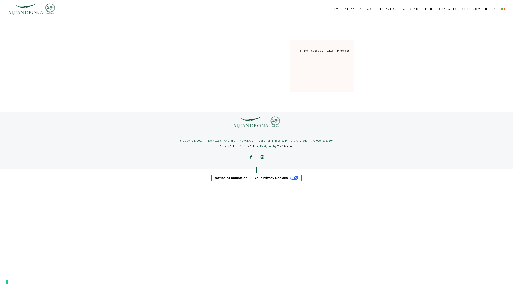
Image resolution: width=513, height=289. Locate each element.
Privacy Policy (229, 146)
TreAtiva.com (286, 146)
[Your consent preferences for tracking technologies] (7, 282)
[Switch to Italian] (503, 9)
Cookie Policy (249, 146)
